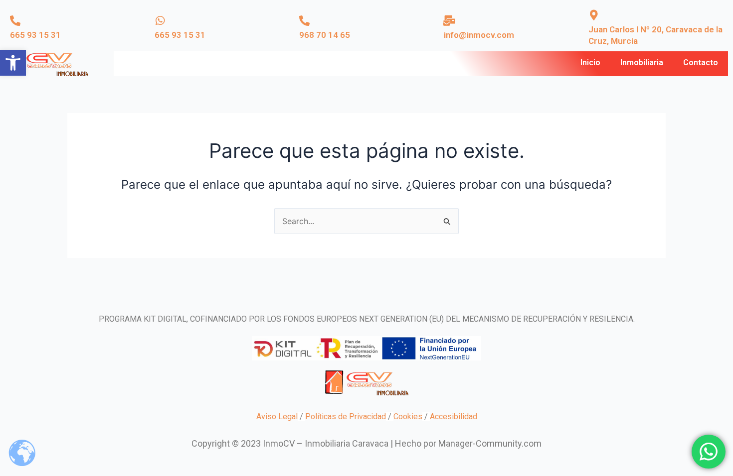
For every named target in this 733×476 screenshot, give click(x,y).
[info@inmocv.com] (449, 20)
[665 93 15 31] (15, 20)
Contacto (700, 62)
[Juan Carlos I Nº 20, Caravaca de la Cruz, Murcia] (593, 15)
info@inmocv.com (479, 35)
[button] (13, 63)
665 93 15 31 (35, 35)
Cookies (407, 416)
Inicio (590, 62)
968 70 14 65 (324, 35)
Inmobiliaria (641, 62)
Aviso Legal (277, 416)
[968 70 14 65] (304, 20)
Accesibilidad (453, 416)
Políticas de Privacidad (345, 416)
